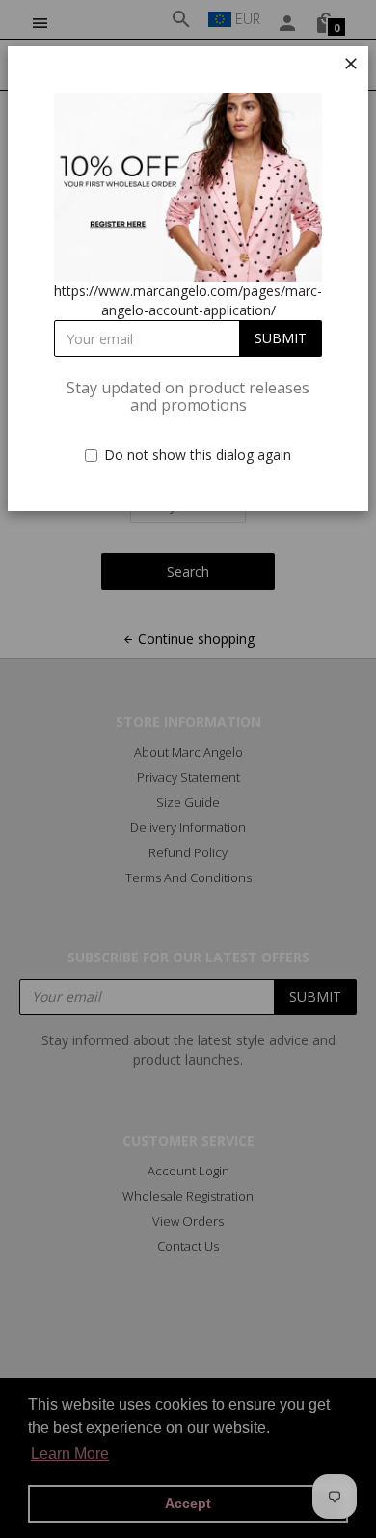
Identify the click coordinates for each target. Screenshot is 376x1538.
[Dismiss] (351, 63)
